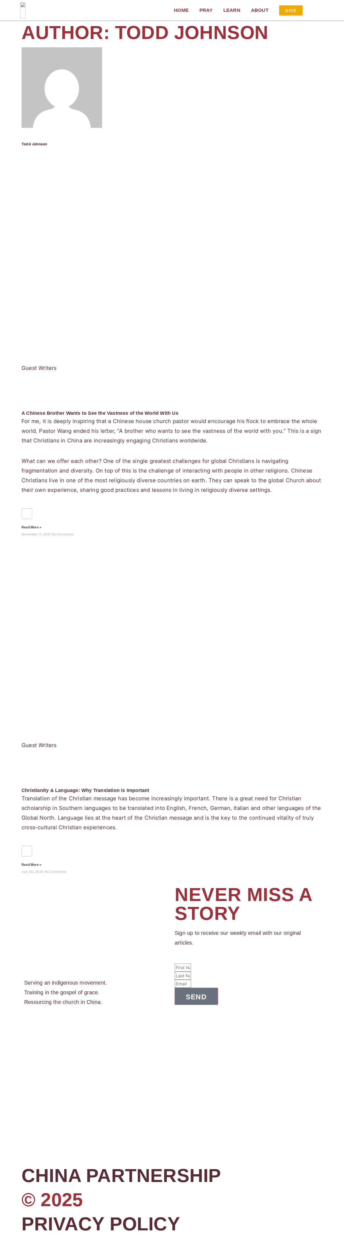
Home (181, 10)
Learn (231, 10)
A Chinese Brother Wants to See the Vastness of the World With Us (100, 413)
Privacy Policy (101, 1223)
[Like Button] (27, 514)
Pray (206, 10)
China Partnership (121, 1175)
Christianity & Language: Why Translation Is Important (85, 790)
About (259, 10)
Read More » (31, 527)
